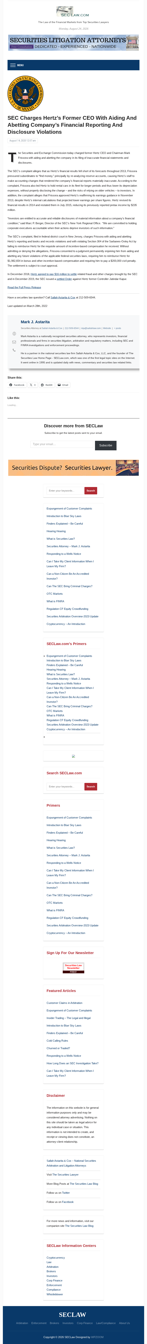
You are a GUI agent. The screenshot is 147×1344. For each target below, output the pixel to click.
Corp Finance (54, 1280)
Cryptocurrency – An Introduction (66, 623)
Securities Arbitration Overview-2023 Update (72, 616)
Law (49, 1262)
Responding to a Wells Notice (64, 553)
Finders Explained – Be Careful (65, 523)
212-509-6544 (72, 328)
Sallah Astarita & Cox (63, 297)
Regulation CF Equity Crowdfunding (67, 608)
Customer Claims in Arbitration (64, 1002)
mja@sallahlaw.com (91, 328)
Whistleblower (55, 1294)
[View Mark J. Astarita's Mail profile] (14, 342)
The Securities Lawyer (65, 1174)
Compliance (54, 1289)
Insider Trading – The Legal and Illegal (69, 1018)
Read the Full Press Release (24, 287)
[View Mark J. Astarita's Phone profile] (14, 350)
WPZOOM (97, 1337)
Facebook (68, 1201)
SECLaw (72, 1314)
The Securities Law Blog (84, 1183)
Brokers (51, 1271)
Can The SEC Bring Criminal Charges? (69, 586)
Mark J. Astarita (35, 322)
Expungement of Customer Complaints (69, 508)
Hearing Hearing (56, 531)
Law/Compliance (106, 1323)
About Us (124, 1323)
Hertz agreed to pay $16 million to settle (54, 274)
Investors (52, 1275)
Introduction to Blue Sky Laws (64, 516)
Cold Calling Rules (57, 1040)
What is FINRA (55, 601)
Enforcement (54, 1285)
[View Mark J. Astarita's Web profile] (14, 334)
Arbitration (52, 1266)
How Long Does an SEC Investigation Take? (72, 1063)
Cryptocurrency (56, 1257)
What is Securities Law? (61, 538)
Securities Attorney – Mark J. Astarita (68, 546)
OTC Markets (55, 593)
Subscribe (105, 445)
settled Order (64, 278)
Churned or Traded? (58, 1048)
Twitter (66, 1192)
